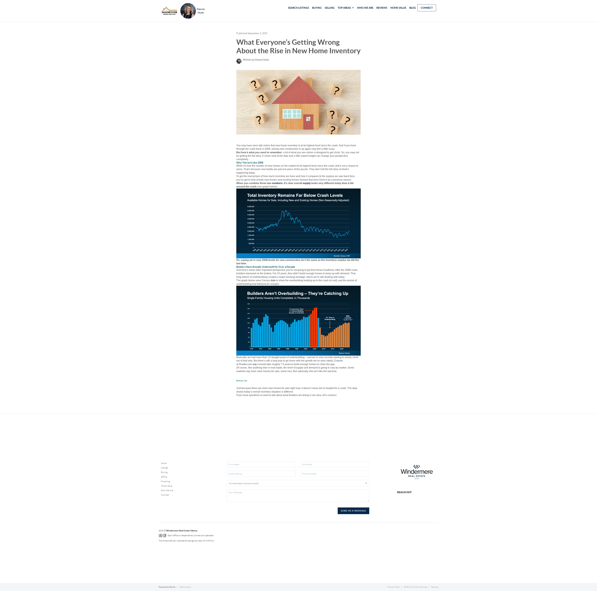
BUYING (317, 7)
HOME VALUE (398, 7)
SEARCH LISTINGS (298, 7)
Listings (164, 467)
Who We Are (167, 490)
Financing (165, 481)
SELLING (330, 7)
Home (164, 463)
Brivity (173, 587)
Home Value (166, 486)
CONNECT (427, 7)
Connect (165, 495)
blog (412, 7)
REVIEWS (381, 7)
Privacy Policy (394, 587)
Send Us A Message (353, 510)
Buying (164, 472)
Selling (164, 476)
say (255, 364)
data (273, 280)
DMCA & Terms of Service (415, 587)
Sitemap (434, 587)
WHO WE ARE (365, 7)
